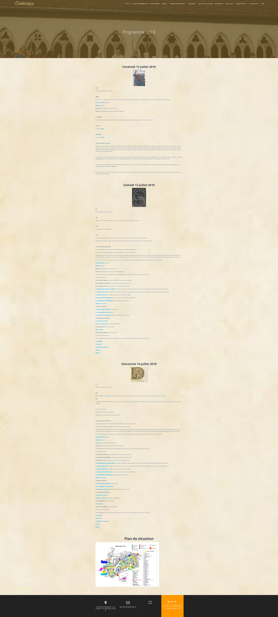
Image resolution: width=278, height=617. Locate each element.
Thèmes (164, 3)
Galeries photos (241, 3)
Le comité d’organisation (139, 3)
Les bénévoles (219, 3)
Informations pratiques (177, 3)
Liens (262, 3)
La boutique (229, 3)
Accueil (127, 3)
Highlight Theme (175, 608)
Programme (191, 3)
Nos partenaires (154, 3)
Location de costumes (206, 3)
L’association (253, 3)
